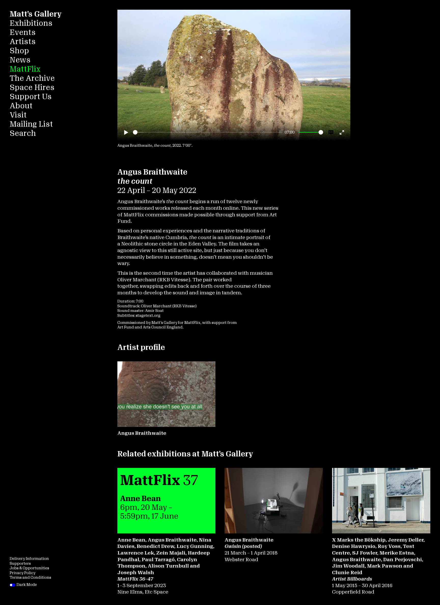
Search (23, 133)
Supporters (20, 563)
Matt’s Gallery (35, 14)
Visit (18, 115)
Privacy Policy (22, 573)
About (21, 106)
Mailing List (31, 124)
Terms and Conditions (30, 578)
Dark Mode (27, 585)
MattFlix (25, 69)
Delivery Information (29, 559)
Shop (19, 51)
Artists (23, 41)
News (20, 60)
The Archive (32, 78)
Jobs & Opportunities (29, 568)
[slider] (208, 132)
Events (23, 32)
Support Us (30, 96)
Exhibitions (31, 23)
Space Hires (32, 87)
